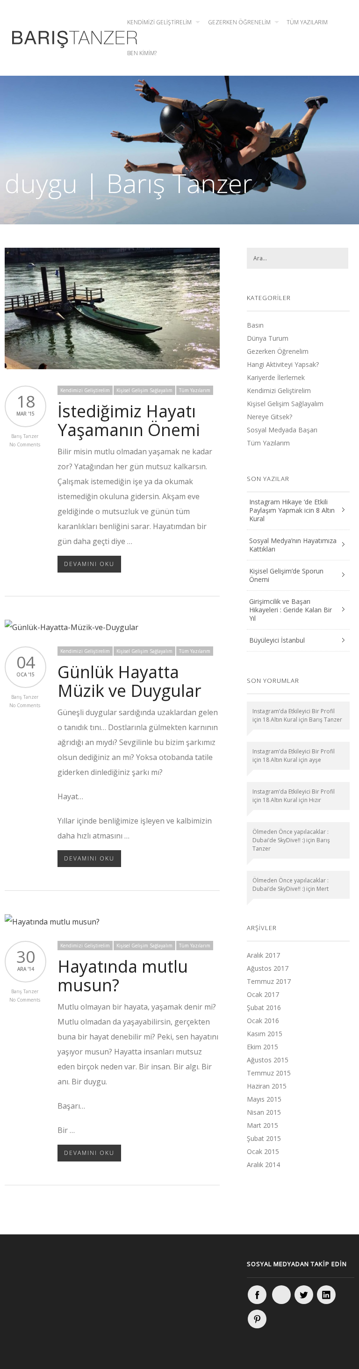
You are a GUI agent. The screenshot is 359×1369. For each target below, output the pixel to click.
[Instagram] (281, 1294)
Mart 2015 (262, 1125)
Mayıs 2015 (264, 1099)
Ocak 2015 (263, 1151)
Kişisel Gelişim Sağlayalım (144, 390)
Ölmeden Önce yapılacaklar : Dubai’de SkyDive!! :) (290, 836)
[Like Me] (257, 1294)
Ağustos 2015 (267, 1059)
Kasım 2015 (264, 1033)
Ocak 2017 (263, 994)
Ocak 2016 (263, 1020)
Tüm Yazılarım (307, 22)
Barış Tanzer (24, 436)
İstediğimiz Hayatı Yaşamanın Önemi (128, 420)
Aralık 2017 (263, 955)
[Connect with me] (326, 1294)
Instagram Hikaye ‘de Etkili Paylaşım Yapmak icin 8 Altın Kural (292, 510)
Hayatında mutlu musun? (122, 975)
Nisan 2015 (264, 1112)
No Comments (24, 444)
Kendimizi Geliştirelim (159, 22)
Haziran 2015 (267, 1086)
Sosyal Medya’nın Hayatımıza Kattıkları (293, 544)
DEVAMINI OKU (89, 564)
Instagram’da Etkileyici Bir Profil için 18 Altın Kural (293, 715)
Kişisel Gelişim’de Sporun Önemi (286, 575)
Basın (255, 325)
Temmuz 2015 (269, 1072)
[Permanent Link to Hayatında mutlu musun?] (52, 922)
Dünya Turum (267, 338)
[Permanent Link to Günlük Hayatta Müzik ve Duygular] (71, 627)
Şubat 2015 (264, 1138)
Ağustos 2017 (267, 968)
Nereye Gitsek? (269, 416)
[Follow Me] (303, 1294)
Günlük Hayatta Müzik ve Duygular (129, 681)
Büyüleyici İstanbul (277, 640)
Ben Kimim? (142, 53)
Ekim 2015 (262, 1046)
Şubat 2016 (264, 1007)
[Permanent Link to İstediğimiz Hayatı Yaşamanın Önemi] (112, 366)
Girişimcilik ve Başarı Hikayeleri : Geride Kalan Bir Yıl (290, 610)
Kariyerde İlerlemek (276, 377)
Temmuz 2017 (269, 981)
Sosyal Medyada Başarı (282, 429)
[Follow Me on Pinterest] (257, 1319)
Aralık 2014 (263, 1164)
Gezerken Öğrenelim (239, 22)
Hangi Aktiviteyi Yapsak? (283, 364)
